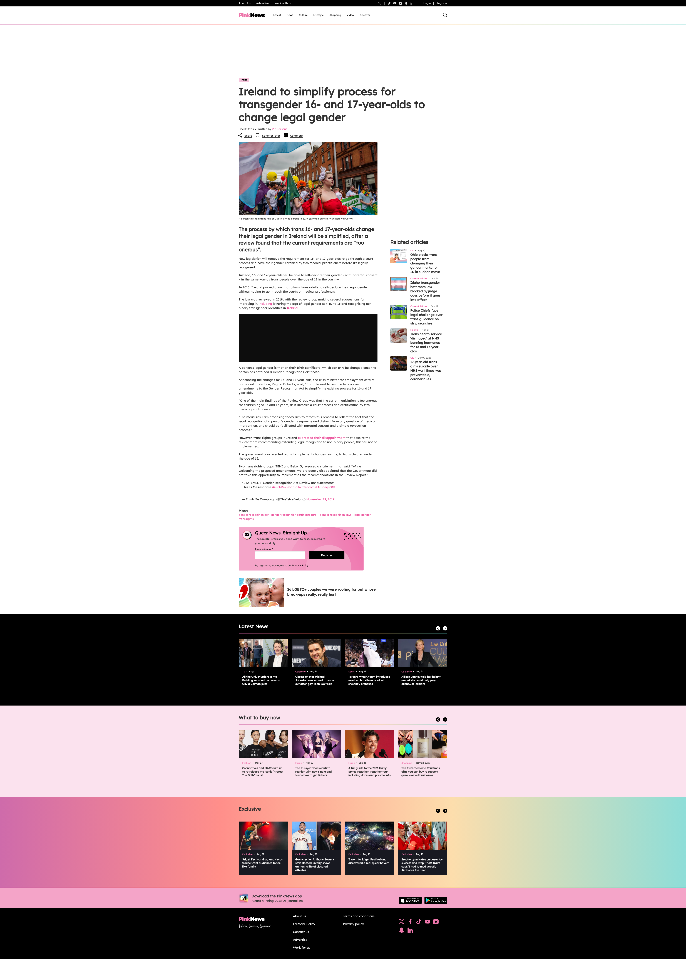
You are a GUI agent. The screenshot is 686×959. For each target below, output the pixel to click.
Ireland (292, 308)
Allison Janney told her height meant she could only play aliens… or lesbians (421, 680)
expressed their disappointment (322, 438)
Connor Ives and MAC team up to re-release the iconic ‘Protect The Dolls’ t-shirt (262, 771)
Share (248, 135)
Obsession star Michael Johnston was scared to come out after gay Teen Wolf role (314, 680)
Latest (277, 15)
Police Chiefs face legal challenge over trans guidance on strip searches (426, 316)
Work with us (283, 3)
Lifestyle (318, 15)
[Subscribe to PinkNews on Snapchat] (401, 931)
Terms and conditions (358, 916)
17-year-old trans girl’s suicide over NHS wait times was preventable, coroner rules (425, 370)
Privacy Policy (300, 565)
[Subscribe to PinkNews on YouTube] (427, 922)
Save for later (271, 135)
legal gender (362, 514)
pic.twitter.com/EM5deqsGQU (315, 487)
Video (350, 15)
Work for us (301, 947)
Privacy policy (353, 924)
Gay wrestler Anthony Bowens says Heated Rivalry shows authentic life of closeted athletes (314, 865)
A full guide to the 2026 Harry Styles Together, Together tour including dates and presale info (369, 771)
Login (427, 3)
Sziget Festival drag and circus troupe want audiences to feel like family (262, 863)
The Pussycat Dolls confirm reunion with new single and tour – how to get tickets (313, 771)
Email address (268, 549)
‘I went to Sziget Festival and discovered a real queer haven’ (368, 861)
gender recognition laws (335, 514)
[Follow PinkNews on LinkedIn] (412, 3)
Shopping (335, 15)
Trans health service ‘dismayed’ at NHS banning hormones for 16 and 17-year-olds (426, 342)
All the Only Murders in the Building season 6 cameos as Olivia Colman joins (261, 680)
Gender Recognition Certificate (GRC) (294, 514)
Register (441, 3)
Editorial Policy (304, 924)
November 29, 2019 (320, 499)
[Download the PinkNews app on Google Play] (435, 900)
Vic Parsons (279, 129)
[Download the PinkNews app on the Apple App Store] (410, 900)
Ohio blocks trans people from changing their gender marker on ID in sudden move (425, 263)
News (290, 15)
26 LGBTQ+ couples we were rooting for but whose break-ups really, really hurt (331, 591)
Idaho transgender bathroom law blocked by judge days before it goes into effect (425, 291)
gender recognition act (254, 514)
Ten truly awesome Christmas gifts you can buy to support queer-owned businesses (420, 771)
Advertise (262, 3)
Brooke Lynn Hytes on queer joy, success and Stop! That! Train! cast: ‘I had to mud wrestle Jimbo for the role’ (422, 865)
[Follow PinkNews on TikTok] (419, 922)
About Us (244, 3)
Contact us (301, 932)
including (265, 303)
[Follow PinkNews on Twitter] (401, 922)
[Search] (445, 15)
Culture (303, 15)
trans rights (246, 519)
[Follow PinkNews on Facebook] (410, 922)
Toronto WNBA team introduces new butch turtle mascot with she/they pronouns (369, 680)
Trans (243, 80)
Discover (365, 15)
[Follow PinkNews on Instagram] (436, 922)
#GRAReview (282, 487)
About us (299, 916)
